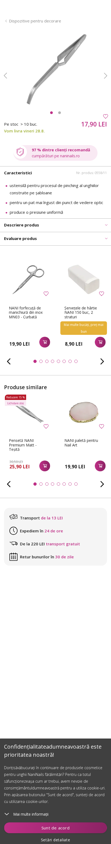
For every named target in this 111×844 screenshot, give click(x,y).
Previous (5, 75)
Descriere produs (21, 225)
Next (105, 75)
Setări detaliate (55, 839)
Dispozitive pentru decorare (35, 20)
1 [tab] (51, 113)
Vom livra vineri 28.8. (24, 131)
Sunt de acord (55, 827)
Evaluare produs (20, 238)
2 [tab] (59, 113)
